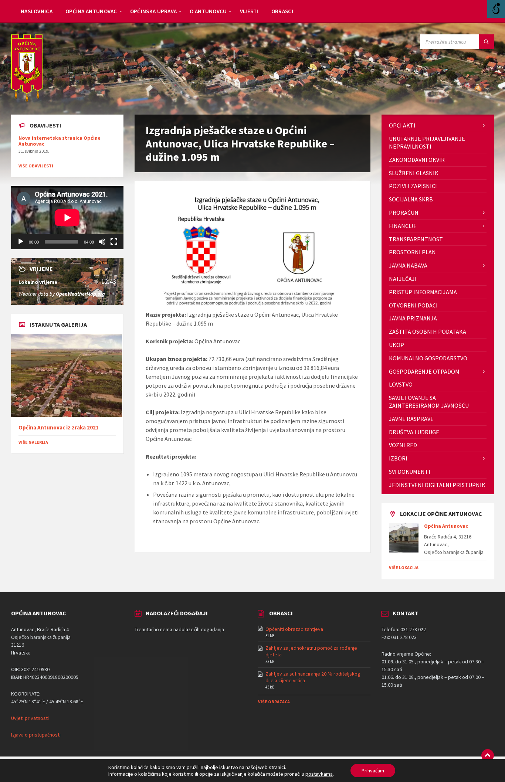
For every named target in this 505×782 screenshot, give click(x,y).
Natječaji (403, 278)
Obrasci (282, 11)
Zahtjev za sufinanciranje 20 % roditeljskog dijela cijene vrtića (312, 677)
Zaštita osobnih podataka (427, 331)
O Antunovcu (208, 11)
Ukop (396, 344)
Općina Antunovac (91, 11)
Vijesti (249, 11)
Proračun (403, 212)
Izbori (398, 458)
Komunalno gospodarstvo (428, 358)
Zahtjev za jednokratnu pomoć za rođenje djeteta (311, 651)
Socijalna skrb (411, 199)
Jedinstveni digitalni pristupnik (437, 485)
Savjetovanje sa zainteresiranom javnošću (429, 401)
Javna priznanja (413, 318)
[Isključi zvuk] (102, 241)
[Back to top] (487, 755)
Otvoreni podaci (413, 305)
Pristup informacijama (423, 292)
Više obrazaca (274, 701)
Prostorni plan (412, 252)
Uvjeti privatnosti (30, 718)
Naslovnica (36, 11)
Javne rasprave (411, 418)
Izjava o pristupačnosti (36, 734)
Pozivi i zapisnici (413, 186)
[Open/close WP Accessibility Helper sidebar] (496, 9)
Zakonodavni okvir (417, 159)
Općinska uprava (153, 11)
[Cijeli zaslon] (114, 241)
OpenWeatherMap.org (80, 293)
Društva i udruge (414, 432)
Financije (403, 225)
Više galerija (33, 442)
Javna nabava (408, 265)
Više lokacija (403, 567)
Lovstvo (401, 384)
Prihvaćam (373, 770)
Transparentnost (416, 239)
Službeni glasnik (413, 173)
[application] (67, 217)
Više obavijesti (35, 166)
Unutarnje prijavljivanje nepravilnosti (427, 142)
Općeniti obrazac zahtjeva (294, 629)
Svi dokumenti (409, 471)
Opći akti (402, 125)
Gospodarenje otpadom (424, 371)
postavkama (319, 774)
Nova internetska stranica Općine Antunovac (59, 141)
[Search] (486, 41)
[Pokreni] (20, 241)
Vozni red (403, 445)
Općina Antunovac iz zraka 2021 (58, 427)
